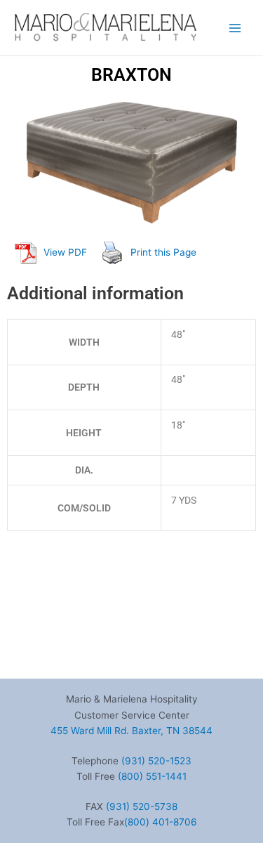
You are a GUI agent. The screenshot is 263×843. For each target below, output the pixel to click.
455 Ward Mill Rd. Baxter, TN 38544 (131, 730)
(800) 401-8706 (160, 822)
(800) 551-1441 (152, 776)
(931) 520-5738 (141, 806)
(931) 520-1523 (156, 760)
